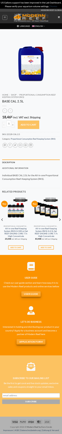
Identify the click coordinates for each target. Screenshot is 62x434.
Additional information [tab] (15, 168)
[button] (4, 17)
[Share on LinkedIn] (30, 145)
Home (5, 95)
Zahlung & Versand (50, 430)
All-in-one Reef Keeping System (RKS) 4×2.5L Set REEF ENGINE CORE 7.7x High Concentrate (46, 232)
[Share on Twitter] (15, 145)
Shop (14, 95)
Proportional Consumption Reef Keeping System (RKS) (33, 139)
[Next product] (4, 110)
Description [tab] (8, 162)
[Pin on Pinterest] (25, 145)
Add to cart (28, 124)
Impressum (8, 430)
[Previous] (2, 225)
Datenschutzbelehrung (30, 430)
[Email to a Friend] (20, 145)
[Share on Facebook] (10, 145)
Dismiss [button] (53, 6)
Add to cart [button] (15, 247)
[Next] (59, 225)
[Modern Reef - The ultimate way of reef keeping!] (31, 17)
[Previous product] (10, 110)
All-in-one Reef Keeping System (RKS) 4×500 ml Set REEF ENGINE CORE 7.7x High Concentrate (16, 232)
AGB (17, 430)
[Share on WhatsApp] (4, 145)
